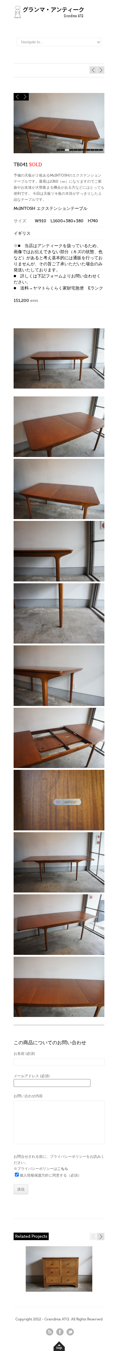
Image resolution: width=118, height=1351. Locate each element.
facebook (60, 1332)
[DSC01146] (59, 152)
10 (97, 150)
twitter (70, 1332)
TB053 (100, 70)
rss (49, 1332)
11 (101, 150)
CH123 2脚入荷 (93, 70)
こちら (62, 1169)
